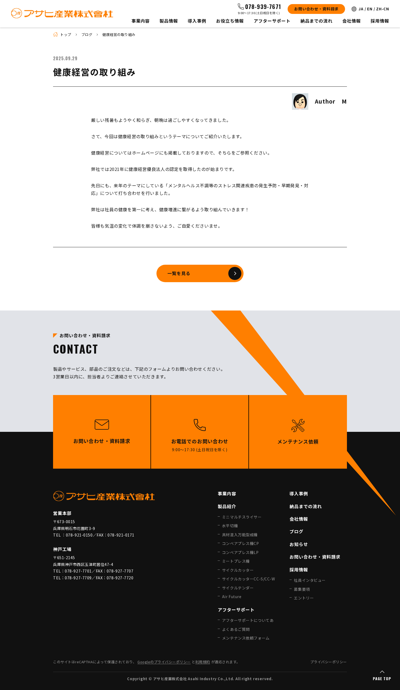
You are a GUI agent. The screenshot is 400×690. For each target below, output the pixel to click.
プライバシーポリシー (328, 661)
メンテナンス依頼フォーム (246, 638)
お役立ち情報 (230, 20)
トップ (65, 34)
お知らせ (299, 544)
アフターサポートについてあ (247, 620)
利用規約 (202, 661)
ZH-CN (382, 8)
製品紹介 (227, 506)
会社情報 (351, 20)
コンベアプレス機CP (240, 543)
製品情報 (168, 20)
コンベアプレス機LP (240, 552)
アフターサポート (272, 20)
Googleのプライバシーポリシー (164, 661)
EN (370, 8)
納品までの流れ (316, 20)
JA (361, 8)
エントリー (304, 598)
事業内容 (140, 20)
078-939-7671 (263, 6)
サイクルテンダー (238, 587)
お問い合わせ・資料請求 (316, 8)
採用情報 (380, 20)
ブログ (87, 34)
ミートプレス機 (236, 561)
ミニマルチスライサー (242, 517)
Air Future (232, 596)
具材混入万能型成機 (240, 534)
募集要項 (302, 589)
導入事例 (197, 20)
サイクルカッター (238, 570)
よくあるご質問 (236, 629)
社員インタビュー (309, 580)
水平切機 (230, 525)
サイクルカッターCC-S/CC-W (248, 578)
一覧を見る (178, 273)
